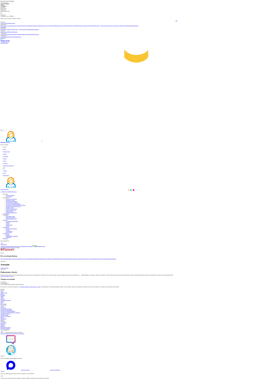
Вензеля (8, 258)
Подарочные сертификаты (37, 25)
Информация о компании (10, 36)
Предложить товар (5, 29)
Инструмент (3, 304)
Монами (59, 258)
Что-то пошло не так (116, 25)
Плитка (2, 301)
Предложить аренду (14, 29)
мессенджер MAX (25, 370)
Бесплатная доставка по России (84, 25)
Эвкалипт (100, 258)
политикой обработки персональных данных (30, 286)
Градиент (22, 258)
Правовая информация (133, 25)
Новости (3, 32)
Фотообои (3, 295)
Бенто (4, 258)
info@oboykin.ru (4, 43)
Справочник (6, 227)
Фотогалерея (12, 23)
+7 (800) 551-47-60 (5, 41)
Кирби (29, 258)
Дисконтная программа (25, 25)
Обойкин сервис (96, 25)
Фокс (97, 258)
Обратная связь (124, 25)
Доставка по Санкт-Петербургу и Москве (67, 25)
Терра (92, 258)
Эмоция (109, 258)
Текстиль (3, 299)
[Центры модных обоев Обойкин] (131, 127)
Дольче (26, 258)
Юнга (114, 258)
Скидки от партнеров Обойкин (50, 25)
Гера (19, 258)
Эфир (112, 258)
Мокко (55, 258)
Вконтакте (90, 20)
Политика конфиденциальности (8, 333)
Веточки (12, 258)
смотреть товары (4, 268)
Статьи (6, 32)
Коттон (33, 258)
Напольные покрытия (6, 300)
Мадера (41, 258)
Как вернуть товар (15, 25)
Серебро (83, 258)
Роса (76, 258)
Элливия (105, 258)
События (5, 220)
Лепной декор (4, 292)
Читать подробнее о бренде (7, 276)
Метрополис (51, 258)
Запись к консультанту (105, 25)
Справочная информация (6, 34)
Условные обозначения (17, 34)
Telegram (3, 20)
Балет (2, 258)
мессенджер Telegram (55, 370)
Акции (15, 32)
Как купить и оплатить (6, 25)
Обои (2, 291)
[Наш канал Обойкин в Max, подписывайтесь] (1, 39)
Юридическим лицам (24, 29)
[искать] (1, 129)
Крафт (36, 258)
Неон (65, 258)
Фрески (2, 296)
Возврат (2, 317)
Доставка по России (5, 313)
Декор (2, 297)
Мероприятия (11, 32)
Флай (94, 258)
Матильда (45, 258)
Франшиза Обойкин (34, 29)
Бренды (25, 34)
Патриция (68, 258)
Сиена (86, 258)
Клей (2, 302)
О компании (6, 233)
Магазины (3, 323)
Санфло (79, 258)
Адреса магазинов (5, 23)
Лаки (38, 258)
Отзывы (2, 36)
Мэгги (62, 258)
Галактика (16, 258)
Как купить (3, 307)
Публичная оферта (20, 333)
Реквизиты (18, 36)
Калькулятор (36, 34)
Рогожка (73, 258)
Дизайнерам (3, 27)
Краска (2, 294)
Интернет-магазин (5, 40)
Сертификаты (30, 34)
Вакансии (3, 38)
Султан (89, 258)
